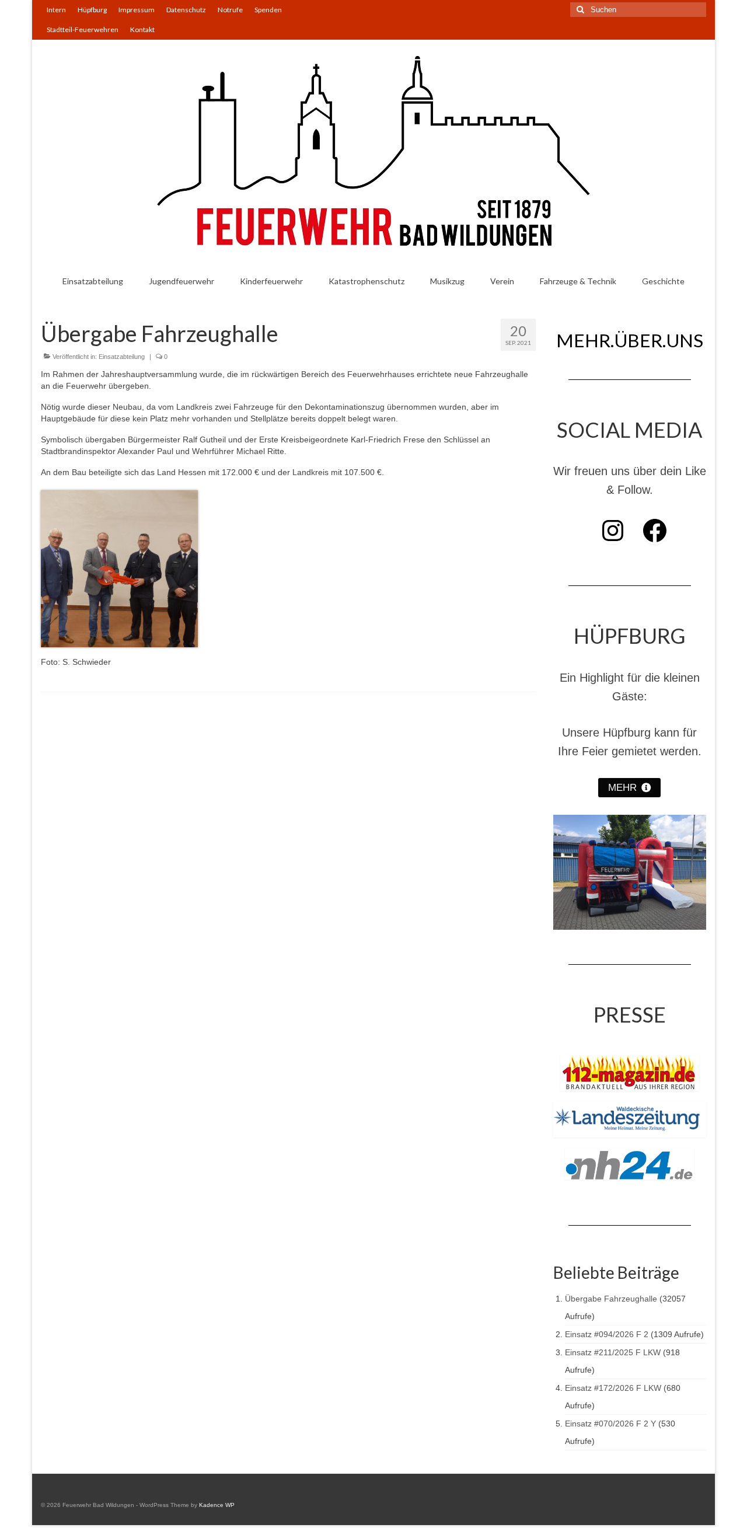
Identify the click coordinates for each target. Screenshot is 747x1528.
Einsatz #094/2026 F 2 (606, 1334)
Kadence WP (217, 1505)
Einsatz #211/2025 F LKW (613, 1352)
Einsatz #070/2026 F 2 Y (610, 1423)
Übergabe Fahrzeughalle (611, 1298)
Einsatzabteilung (122, 356)
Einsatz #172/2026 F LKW (613, 1388)
